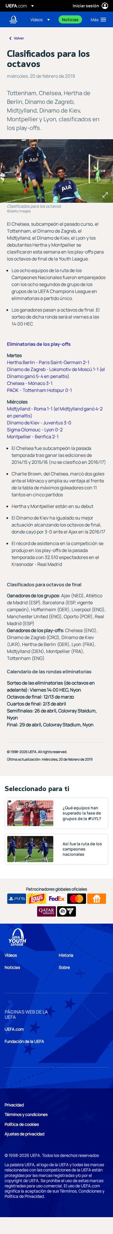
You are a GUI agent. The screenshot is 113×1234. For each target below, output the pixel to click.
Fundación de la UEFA (24, 1041)
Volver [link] (19, 38)
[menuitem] (41, 19)
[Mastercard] (76, 898)
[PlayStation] (16, 898)
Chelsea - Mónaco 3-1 (29, 383)
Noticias (12, 967)
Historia (66, 955)
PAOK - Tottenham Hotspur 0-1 (39, 390)
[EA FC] (66, 911)
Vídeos (11, 955)
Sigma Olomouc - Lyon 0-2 (35, 429)
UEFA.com (14, 1029)
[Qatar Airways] (46, 911)
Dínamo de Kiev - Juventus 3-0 (39, 422)
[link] (70, 19)
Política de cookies (22, 1124)
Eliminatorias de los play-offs (39, 344)
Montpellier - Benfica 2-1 (33, 436)
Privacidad (14, 1105)
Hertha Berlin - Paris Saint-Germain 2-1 (48, 362)
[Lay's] (36, 898)
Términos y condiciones (26, 1114)
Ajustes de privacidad (24, 1134)
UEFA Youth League (13, 19)
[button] (40, 19)
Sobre (64, 967)
